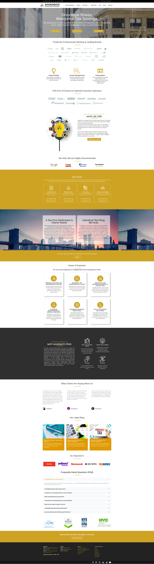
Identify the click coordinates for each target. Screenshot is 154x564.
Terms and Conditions (82, 550)
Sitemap (79, 553)
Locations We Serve (99, 546)
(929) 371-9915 (66, 547)
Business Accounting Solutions (83, 549)
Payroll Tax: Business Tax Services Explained (53, 441)
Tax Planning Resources (69, 5)
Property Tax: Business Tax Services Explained (98, 441)
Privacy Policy (80, 552)
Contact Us (110, 5)
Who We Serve (93, 5)
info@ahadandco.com (67, 549)
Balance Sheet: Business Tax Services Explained (75, 441)
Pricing (104, 5)
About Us (78, 5)
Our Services (85, 5)
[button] (38, 400)
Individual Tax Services (82, 547)
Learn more (51, 200)
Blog (100, 5)
